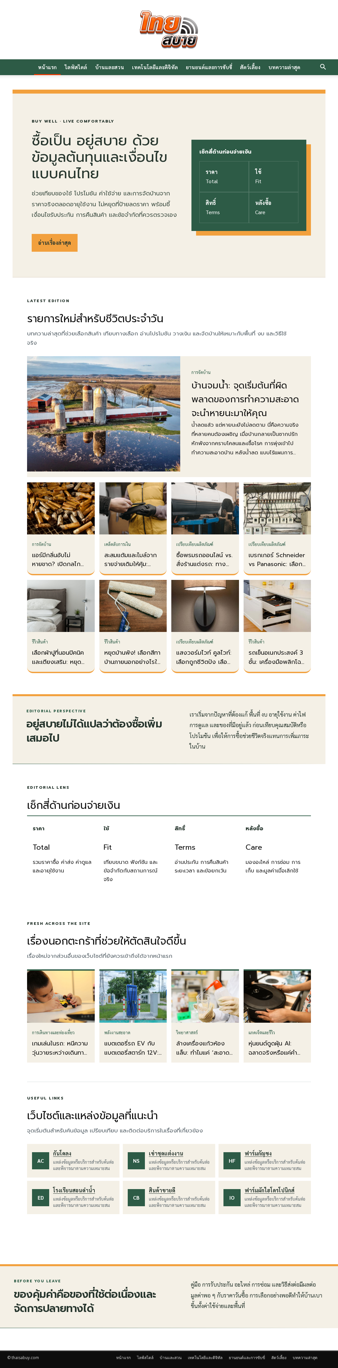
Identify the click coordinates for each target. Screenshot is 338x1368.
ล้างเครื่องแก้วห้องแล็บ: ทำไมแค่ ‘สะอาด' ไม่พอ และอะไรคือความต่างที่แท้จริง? (205, 1057)
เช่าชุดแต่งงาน (166, 1153)
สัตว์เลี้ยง (250, 67)
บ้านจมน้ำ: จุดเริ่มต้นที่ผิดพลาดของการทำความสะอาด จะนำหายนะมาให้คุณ (245, 399)
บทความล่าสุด (284, 67)
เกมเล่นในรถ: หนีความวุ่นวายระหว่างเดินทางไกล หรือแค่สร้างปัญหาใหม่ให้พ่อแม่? (60, 1057)
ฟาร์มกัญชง (258, 1153)
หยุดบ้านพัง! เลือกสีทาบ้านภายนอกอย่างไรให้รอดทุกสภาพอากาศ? (132, 662)
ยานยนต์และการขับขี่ (209, 67)
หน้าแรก (47, 67)
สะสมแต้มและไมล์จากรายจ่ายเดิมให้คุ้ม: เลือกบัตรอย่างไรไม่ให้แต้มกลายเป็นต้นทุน (131, 569)
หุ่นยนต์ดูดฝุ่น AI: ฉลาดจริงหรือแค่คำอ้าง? (273, 1053)
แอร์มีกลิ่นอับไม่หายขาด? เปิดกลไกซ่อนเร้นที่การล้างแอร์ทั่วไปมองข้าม (58, 569)
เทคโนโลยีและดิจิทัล (155, 67)
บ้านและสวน (109, 67)
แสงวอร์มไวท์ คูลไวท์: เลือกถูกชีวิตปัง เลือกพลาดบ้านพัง (203, 662)
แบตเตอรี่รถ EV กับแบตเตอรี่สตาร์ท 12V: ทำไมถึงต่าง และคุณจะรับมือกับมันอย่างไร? (132, 1057)
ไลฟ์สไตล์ (76, 67)
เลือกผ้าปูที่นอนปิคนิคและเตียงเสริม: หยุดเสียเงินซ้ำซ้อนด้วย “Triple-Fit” (58, 666)
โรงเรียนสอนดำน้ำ (74, 1190)
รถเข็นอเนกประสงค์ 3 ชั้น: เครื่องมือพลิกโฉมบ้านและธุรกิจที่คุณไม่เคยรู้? (277, 666)
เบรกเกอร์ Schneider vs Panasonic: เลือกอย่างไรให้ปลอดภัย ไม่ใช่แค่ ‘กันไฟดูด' (277, 569)
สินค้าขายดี (162, 1190)
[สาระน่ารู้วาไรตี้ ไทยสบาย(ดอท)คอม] (169, 29)
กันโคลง (62, 1153)
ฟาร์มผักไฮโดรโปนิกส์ (269, 1190)
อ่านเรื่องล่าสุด (54, 242)
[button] (323, 67)
